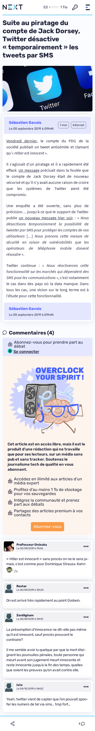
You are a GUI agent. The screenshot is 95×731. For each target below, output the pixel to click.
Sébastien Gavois (25, 122)
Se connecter (26, 352)
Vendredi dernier (21, 140)
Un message (28, 170)
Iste (19, 685)
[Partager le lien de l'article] (12, 723)
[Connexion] (75, 7)
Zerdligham (25, 615)
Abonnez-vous (47, 526)
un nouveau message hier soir (46, 217)
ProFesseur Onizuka (31, 544)
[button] (87, 7)
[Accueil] (13, 7)
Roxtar (21, 586)
